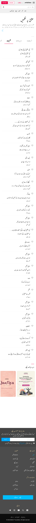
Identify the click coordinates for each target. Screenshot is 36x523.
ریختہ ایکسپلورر (15, 470)
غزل (19, 41)
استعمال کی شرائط (17, 517)
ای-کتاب (12, 11)
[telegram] (9, 510)
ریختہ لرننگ (32, 485)
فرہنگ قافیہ (32, 458)
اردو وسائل (32, 466)
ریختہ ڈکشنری (15, 485)
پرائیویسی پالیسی (22, 443)
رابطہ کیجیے (16, 462)
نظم (9, 41)
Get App (4, 2)
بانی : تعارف (15, 458)
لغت (19, 11)
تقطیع (33, 462)
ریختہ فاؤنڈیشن (15, 455)
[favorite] (32, 49)
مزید (2, 30)
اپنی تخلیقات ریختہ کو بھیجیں (29, 470)
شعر (29, 41)
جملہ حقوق (12, 517)
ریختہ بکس (16, 489)
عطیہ (34, 455)
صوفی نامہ (33, 481)
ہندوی (16, 481)
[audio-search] (3, 7)
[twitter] (23, 510)
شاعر (25, 11)
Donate (11, 2)
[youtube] (18, 510)
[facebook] (27, 510)
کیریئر (17, 466)
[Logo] (28, 3)
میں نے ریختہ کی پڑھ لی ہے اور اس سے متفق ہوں (18, 443)
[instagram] (14, 510)
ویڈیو (16, 11)
